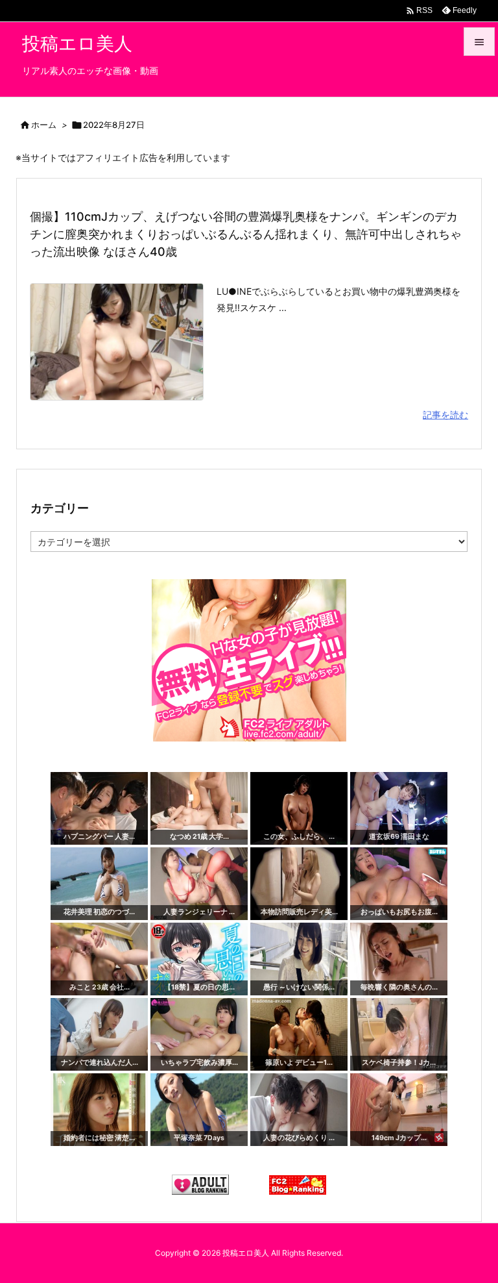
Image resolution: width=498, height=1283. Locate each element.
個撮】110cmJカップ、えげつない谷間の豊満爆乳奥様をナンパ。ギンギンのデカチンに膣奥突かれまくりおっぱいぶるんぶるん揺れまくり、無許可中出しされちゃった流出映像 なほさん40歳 (246, 234)
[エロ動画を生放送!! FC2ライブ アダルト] (249, 659)
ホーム (43, 124)
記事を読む (445, 414)
